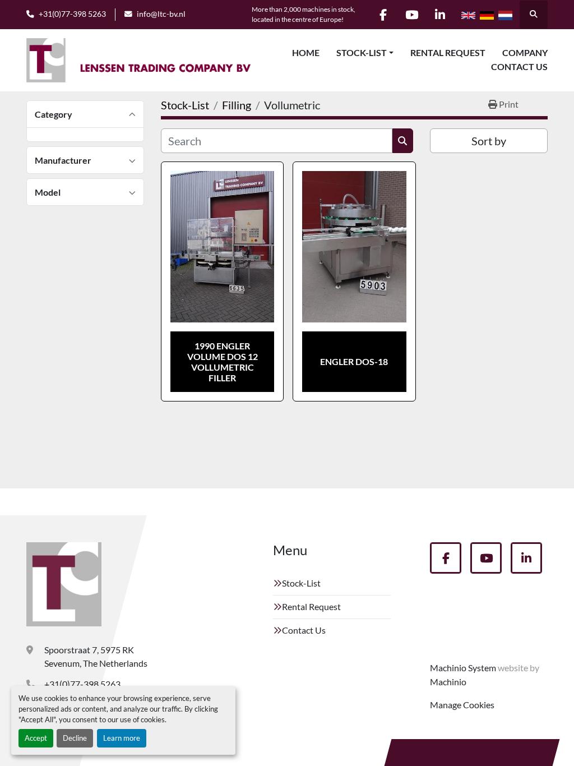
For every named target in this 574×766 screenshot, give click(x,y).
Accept (36, 737)
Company (525, 52)
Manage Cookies (462, 704)
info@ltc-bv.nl (161, 14)
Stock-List (361, 52)
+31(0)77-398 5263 (72, 14)
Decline (75, 737)
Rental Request (447, 52)
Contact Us (519, 66)
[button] (365, 52)
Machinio (448, 681)
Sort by (488, 140)
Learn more (121, 737)
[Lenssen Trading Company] (63, 584)
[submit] (402, 140)
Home (306, 52)
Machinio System (463, 667)
